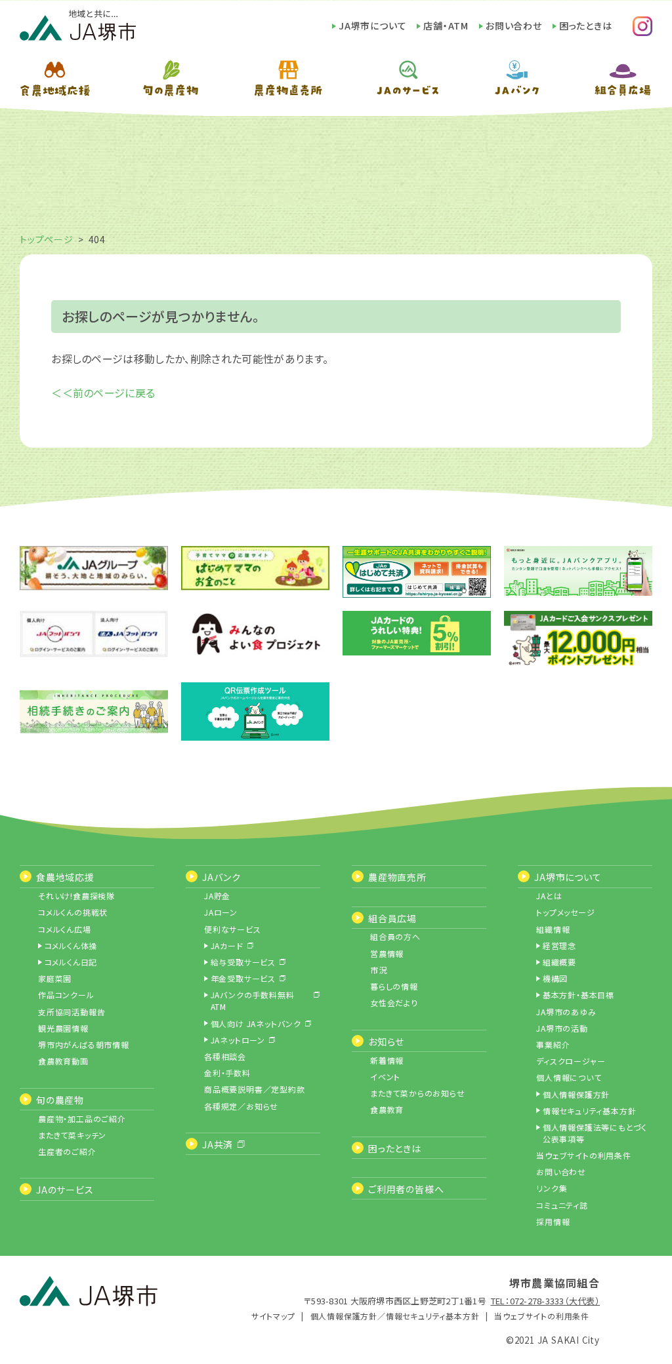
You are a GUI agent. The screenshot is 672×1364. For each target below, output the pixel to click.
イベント (385, 1076)
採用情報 (553, 1221)
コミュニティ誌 (562, 1205)
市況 (378, 969)
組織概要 (559, 961)
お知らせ (386, 1041)
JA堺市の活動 (562, 1028)
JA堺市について (372, 25)
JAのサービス (65, 1189)
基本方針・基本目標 (578, 994)
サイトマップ (273, 1315)
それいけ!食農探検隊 (76, 895)
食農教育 (387, 1109)
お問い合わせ (514, 25)
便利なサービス (232, 929)
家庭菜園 (55, 978)
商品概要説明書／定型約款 (254, 1089)
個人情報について (568, 1077)
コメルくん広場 (64, 929)
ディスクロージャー (570, 1060)
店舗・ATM (446, 25)
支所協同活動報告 (71, 1011)
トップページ (47, 239)
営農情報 (387, 953)
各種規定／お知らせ (241, 1106)
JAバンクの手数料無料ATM (253, 1000)
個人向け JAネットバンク (256, 1023)
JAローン (221, 912)
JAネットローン (238, 1039)
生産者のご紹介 (67, 1151)
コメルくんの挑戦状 (73, 912)
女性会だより (394, 1002)
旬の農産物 (60, 1099)
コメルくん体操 (71, 945)
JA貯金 (217, 895)
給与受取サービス (243, 961)
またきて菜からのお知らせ (417, 1093)
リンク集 (551, 1188)
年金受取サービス (243, 978)
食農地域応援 (65, 877)
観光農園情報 (63, 1028)
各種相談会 (225, 1056)
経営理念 (559, 945)
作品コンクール (66, 994)
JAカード (227, 945)
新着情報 (387, 1060)
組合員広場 (392, 918)
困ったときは (585, 25)
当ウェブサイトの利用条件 (583, 1155)
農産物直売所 (397, 877)
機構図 (555, 978)
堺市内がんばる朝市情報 (83, 1044)
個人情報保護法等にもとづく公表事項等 (595, 1132)
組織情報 (553, 929)
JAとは (549, 895)
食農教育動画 (63, 1060)
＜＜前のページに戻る (103, 392)
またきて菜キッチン (72, 1134)
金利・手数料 (227, 1072)
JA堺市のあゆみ (566, 1011)
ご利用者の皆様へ (406, 1189)
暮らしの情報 (394, 986)
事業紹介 (553, 1044)
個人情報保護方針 (576, 1094)
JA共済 (217, 1144)
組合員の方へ (395, 936)
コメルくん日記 (71, 961)
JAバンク (221, 877)
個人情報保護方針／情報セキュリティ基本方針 (395, 1315)
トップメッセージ (565, 912)
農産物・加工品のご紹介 (82, 1118)
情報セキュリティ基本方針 (590, 1110)
